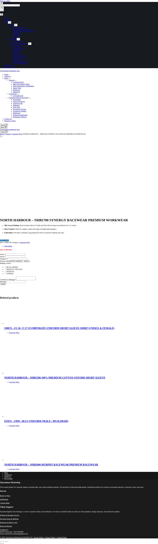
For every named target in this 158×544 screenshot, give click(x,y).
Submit (3, 284)
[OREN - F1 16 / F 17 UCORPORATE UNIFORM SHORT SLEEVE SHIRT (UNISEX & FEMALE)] (25, 323)
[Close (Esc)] (7, 541)
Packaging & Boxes (19, 117)
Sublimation (4, 499)
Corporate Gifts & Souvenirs (18, 98)
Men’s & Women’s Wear (21, 84)
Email (2, 257)
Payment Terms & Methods (9, 519)
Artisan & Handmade (20, 115)
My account (8, 478)
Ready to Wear (5, 496)
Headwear (16, 92)
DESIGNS (10, 271)
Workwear (16, 90)
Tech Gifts (16, 107)
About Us (7, 76)
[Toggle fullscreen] (3, 541)
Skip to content (5, 1)
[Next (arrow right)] (3, 543)
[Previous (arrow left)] (1, 543)
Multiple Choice (5, 263)
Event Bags (17, 99)
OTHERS (10, 274)
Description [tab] (8, 246)
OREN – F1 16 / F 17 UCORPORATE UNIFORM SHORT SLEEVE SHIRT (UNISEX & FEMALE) (59, 328)
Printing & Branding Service (9, 515)
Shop (6, 78)
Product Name (5, 261)
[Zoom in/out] (1, 541)
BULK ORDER (12, 267)
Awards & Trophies (19, 111)
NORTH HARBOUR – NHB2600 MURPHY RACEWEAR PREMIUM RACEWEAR (51, 464)
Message (3, 282)
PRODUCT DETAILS (14, 269)
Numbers (4, 259)
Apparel (11, 80)
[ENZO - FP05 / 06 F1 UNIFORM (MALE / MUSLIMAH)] (25, 416)
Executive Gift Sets (19, 109)
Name (2, 254)
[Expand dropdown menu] (18, 94)
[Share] (5, 541)
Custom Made (5, 503)
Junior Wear (17, 88)
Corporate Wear (18, 82)
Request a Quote (10, 121)
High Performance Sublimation (23, 86)
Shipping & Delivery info (8, 522)
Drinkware (16, 113)
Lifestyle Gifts (18, 103)
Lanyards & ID (18, 96)
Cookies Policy (62, 537)
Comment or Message (8, 280)
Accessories (13, 94)
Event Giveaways (19, 101)
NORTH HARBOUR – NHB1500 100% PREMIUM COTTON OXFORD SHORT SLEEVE (54, 377)
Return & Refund (6, 526)
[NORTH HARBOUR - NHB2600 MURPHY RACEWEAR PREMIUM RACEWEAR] (25, 460)
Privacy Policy (50, 537)
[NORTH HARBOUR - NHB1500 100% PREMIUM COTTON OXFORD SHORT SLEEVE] (25, 373)
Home (6, 74)
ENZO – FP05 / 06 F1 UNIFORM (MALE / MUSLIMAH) (36, 421)
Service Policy (39, 537)
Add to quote (4, 240)
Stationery (16, 105)
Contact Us (8, 119)
